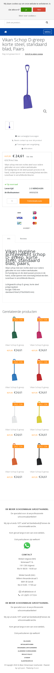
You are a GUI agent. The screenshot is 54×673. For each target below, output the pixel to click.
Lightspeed (21, 668)
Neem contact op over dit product (28, 140)
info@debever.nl (29, 591)
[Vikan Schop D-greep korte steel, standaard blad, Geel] (39, 412)
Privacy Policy (27, 654)
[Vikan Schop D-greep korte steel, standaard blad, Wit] (15, 412)
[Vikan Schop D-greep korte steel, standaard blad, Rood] (39, 369)
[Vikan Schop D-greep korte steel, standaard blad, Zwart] (39, 454)
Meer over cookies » (27, 15)
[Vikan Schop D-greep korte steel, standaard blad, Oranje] (15, 454)
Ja (26, 9)
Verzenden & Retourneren (27, 648)
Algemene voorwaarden (27, 651)
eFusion (36, 668)
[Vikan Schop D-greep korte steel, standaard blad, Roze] (39, 327)
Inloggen (27, 641)
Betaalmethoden (27, 644)
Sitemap (27, 658)
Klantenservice (27, 661)
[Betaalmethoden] (19, 213)
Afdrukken (28, 148)
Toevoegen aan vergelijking (28, 144)
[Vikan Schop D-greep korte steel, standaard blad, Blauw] (15, 369)
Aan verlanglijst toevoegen (28, 136)
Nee (39, 9)
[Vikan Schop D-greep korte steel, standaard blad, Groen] (15, 327)
